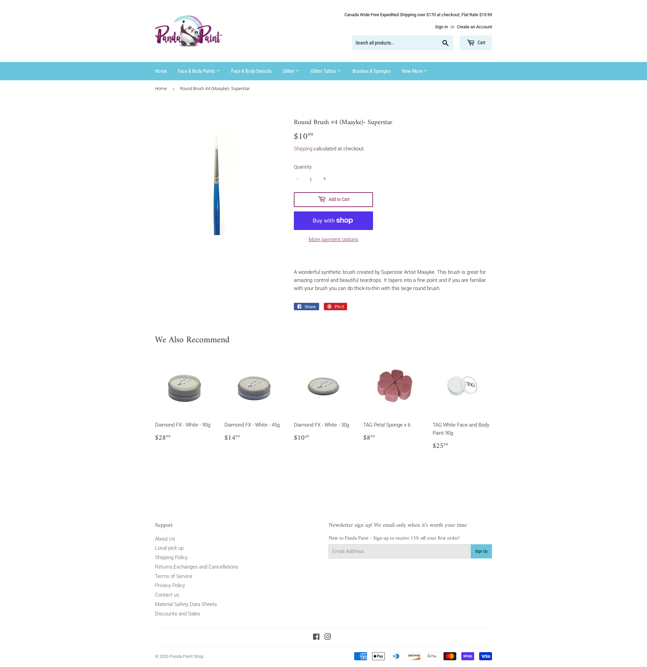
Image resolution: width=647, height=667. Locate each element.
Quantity (303, 167)
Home (161, 71)
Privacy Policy (170, 585)
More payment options (333, 239)
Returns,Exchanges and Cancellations (196, 567)
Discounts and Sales (177, 614)
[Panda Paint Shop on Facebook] (316, 638)
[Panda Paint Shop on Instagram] (328, 638)
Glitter (289, 71)
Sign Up (481, 551)
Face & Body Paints (197, 71)
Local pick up (169, 548)
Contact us (167, 595)
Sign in (441, 26)
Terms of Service (173, 576)
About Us (165, 539)
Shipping (303, 149)
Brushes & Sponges (371, 71)
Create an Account (474, 26)
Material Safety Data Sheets (186, 604)
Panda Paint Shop (187, 656)
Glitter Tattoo (324, 71)
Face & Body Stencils (251, 71)
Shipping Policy (171, 557)
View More (413, 71)
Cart (480, 42)
